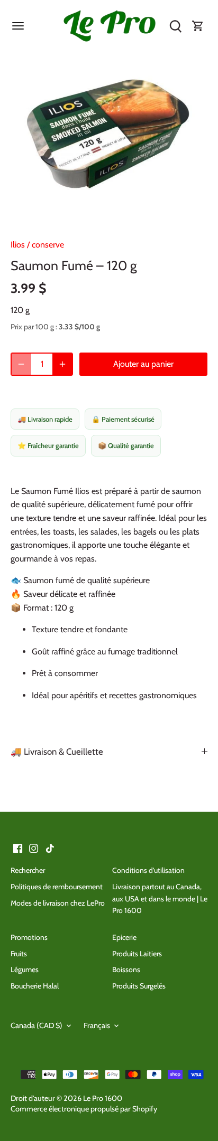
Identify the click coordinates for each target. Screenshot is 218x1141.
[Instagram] (33, 848)
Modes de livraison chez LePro (58, 903)
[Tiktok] (50, 848)
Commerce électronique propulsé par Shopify (84, 1109)
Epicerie (124, 937)
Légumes (25, 969)
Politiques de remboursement (57, 886)
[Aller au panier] (197, 26)
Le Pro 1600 (102, 1098)
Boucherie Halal (35, 986)
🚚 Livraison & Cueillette (57, 751)
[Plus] (62, 364)
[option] (109, 137)
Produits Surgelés (139, 986)
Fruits (19, 953)
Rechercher (28, 870)
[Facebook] (17, 848)
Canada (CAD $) (36, 1025)
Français (97, 1025)
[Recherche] (175, 26)
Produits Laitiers (137, 953)
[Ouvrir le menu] (18, 25)
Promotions (29, 937)
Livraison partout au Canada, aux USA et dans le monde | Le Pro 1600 (159, 898)
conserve (48, 245)
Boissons (126, 969)
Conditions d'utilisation (148, 870)
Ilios (18, 245)
